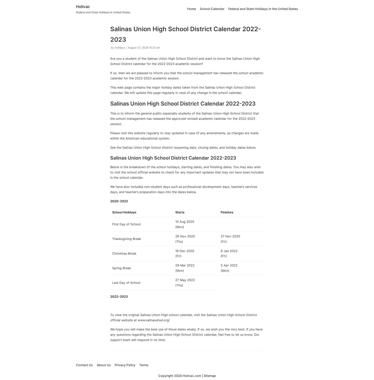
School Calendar (212, 9)
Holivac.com (192, 376)
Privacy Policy (125, 365)
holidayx (120, 47)
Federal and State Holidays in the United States (263, 9)
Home (191, 9)
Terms (143, 365)
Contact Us (84, 365)
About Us (104, 365)
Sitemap (210, 376)
